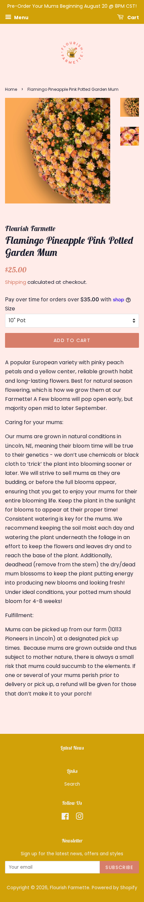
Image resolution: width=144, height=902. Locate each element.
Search (72, 784)
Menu (20, 17)
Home (11, 89)
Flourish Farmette (69, 888)
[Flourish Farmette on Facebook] (65, 818)
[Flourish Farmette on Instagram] (79, 818)
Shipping (15, 282)
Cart (132, 17)
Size (10, 308)
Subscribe (119, 867)
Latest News (72, 748)
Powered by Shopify (114, 888)
